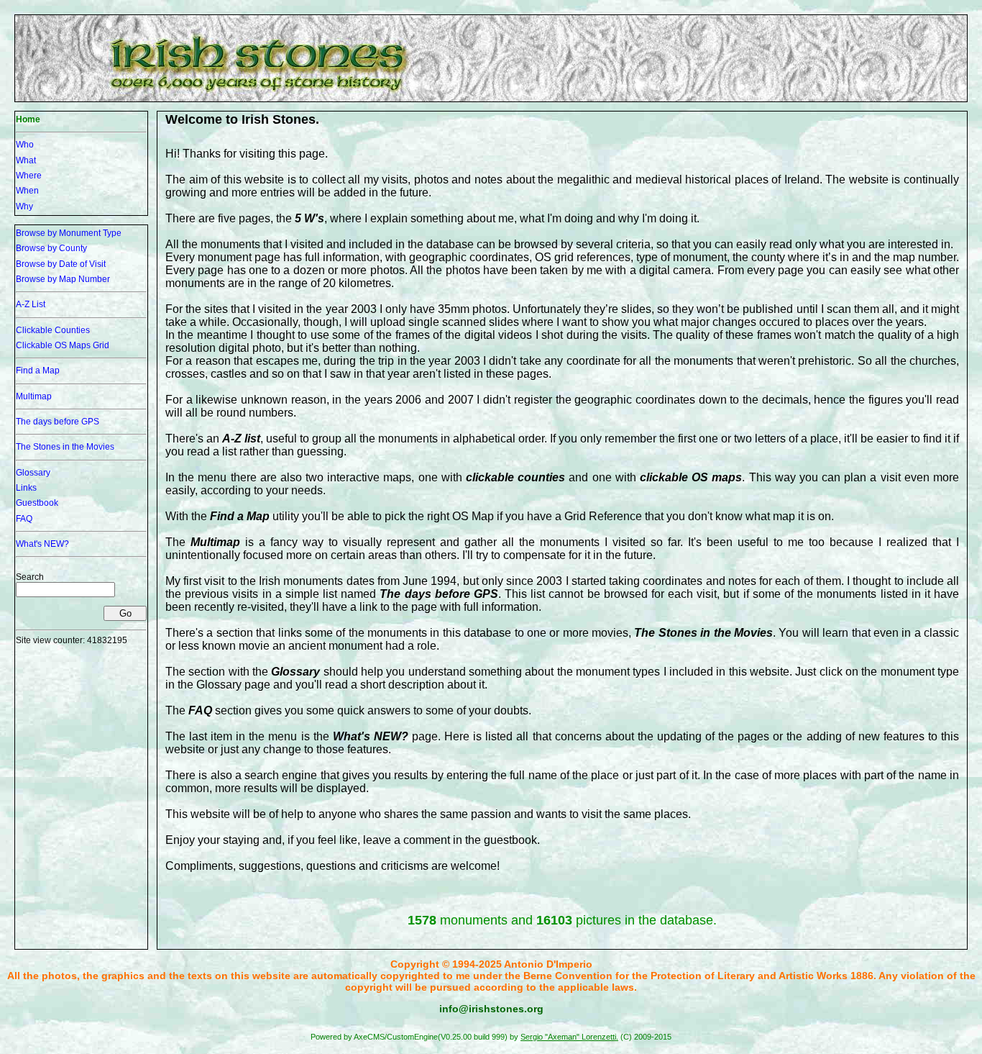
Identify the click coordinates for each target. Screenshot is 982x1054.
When (27, 191)
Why (24, 206)
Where (29, 176)
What (26, 160)
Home (28, 119)
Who (25, 145)
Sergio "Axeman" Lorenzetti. (569, 1036)
